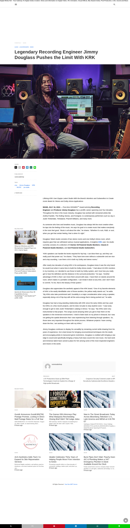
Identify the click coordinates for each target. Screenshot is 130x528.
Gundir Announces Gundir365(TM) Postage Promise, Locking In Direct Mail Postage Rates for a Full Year (29, 416)
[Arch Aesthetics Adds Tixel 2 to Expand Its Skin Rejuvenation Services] (30, 442)
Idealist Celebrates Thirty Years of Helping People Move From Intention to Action (64, 459)
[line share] (35, 167)
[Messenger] (68, 195)
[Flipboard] (56, 195)
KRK (33, 185)
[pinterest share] (23, 167)
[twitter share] (16, 167)
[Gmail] (59, 195)
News (24, 42)
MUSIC (19, 187)
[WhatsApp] (53, 195)
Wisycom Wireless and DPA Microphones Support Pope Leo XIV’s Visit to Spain (25, 248)
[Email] (50, 195)
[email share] (19, 167)
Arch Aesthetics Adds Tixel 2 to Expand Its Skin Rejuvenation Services (28, 459)
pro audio (26, 187)
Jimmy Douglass (24, 185)
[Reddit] (62, 195)
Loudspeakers (24, 47)
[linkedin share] (27, 167)
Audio (16, 47)
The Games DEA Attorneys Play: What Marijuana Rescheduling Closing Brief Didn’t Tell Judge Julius (64, 416)
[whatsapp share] (31, 167)
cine (16, 185)
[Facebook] (44, 195)
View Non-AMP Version (71, 484)
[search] (114, 4)
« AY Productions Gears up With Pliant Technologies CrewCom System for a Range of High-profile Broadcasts (59, 381)
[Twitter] (47, 195)
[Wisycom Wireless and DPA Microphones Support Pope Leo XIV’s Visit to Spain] (26, 237)
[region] (65, 23)
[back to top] (125, 520)
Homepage (18, 42)
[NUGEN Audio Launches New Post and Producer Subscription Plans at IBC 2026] (26, 260)
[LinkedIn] (65, 195)
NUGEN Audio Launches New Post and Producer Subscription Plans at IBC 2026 (25, 271)
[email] (32, 526)
